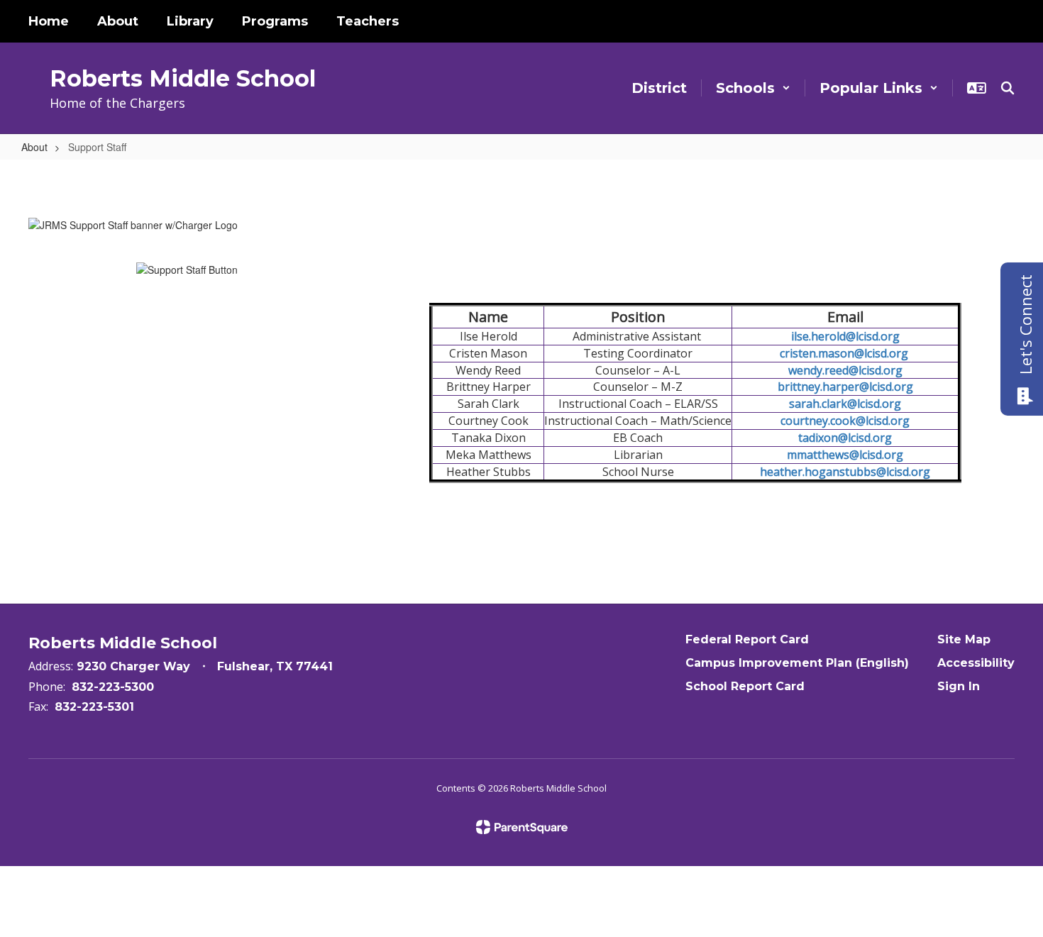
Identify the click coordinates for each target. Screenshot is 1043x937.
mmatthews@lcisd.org (845, 454)
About (34, 147)
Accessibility (976, 663)
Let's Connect (1025, 325)
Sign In (958, 686)
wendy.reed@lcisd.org (845, 370)
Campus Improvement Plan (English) (797, 663)
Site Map (963, 639)
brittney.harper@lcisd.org (845, 386)
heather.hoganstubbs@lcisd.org (845, 471)
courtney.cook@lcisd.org (845, 420)
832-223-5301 (94, 707)
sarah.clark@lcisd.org (845, 403)
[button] (753, 87)
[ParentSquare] (522, 827)
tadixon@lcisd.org (845, 437)
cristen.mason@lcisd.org (845, 353)
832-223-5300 (113, 687)
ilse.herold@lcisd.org (845, 336)
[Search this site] (1007, 88)
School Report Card (745, 686)
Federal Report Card (747, 639)
